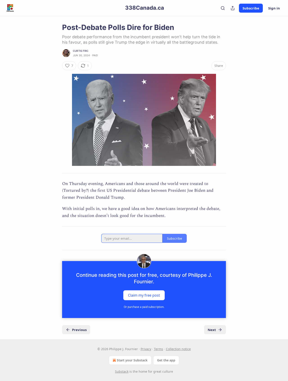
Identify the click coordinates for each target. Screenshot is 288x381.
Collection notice (178, 349)
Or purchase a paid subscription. (144, 307)
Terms (158, 349)
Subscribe (251, 8)
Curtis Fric (80, 50)
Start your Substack (132, 360)
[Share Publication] (232, 8)
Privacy (146, 349)
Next (212, 329)
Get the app (166, 360)
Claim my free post (144, 295)
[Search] (222, 8)
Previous (79, 329)
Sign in (274, 8)
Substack (121, 371)
